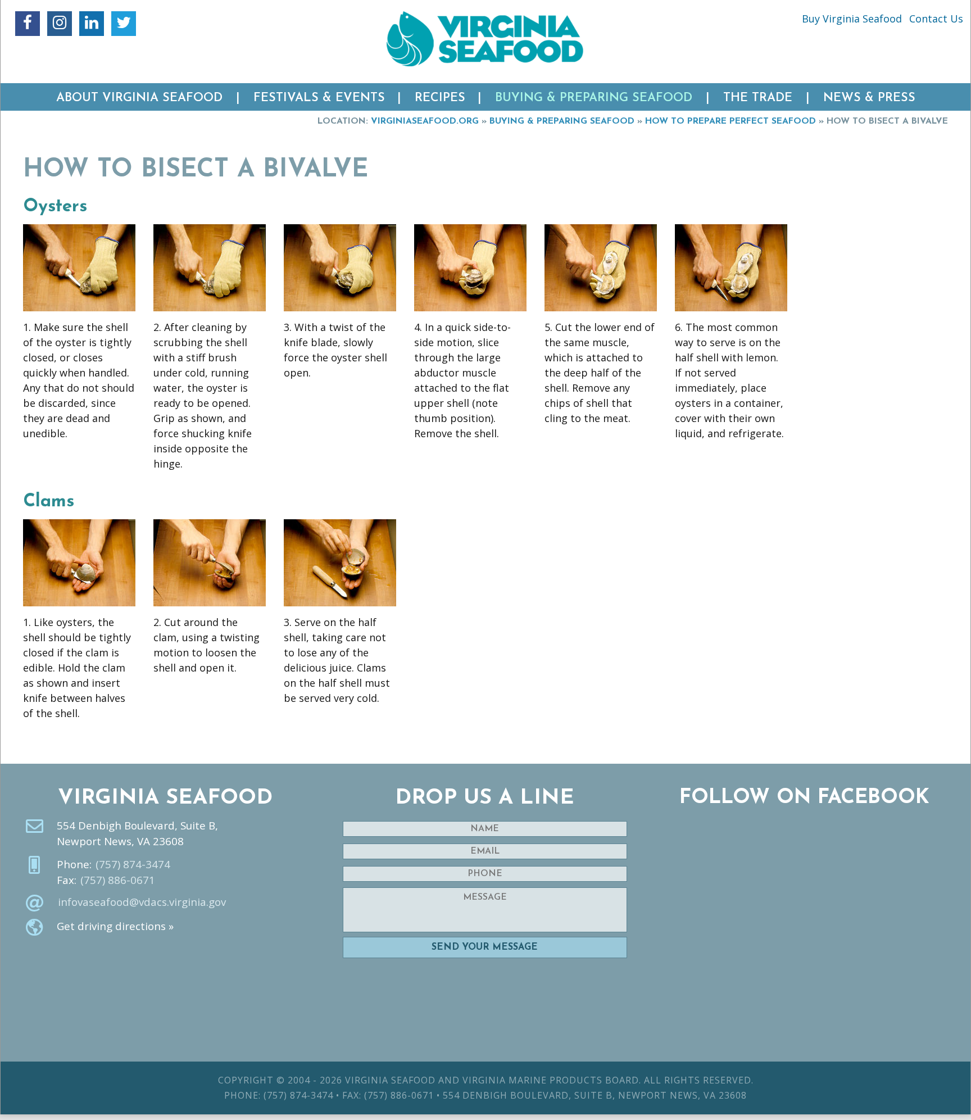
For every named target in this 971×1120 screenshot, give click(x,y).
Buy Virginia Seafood (852, 18)
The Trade (757, 98)
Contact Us (936, 18)
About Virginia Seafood (139, 98)
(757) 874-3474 (133, 864)
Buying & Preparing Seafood (593, 98)
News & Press (869, 98)
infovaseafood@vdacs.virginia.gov (142, 902)
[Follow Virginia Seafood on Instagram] (59, 23)
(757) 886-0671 (117, 880)
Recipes (440, 98)
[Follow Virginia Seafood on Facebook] (27, 23)
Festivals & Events (319, 98)
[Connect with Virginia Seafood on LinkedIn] (91, 23)
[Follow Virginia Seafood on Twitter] (123, 23)
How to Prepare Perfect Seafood (730, 121)
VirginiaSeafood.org (425, 121)
